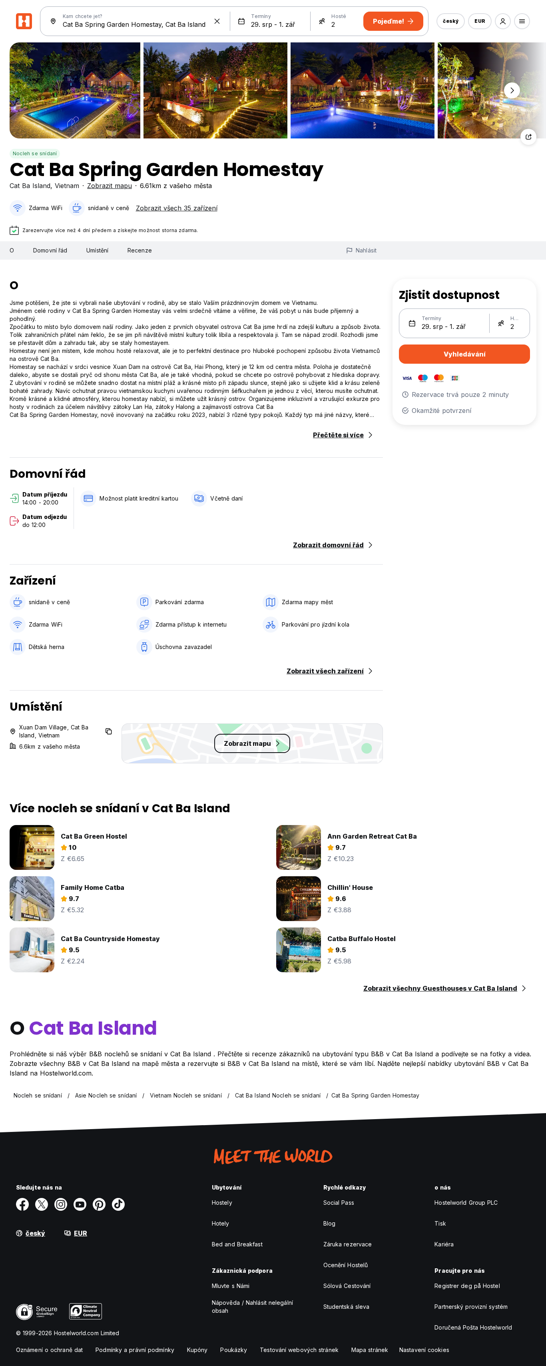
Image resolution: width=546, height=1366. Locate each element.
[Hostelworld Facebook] (22, 1204)
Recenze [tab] (140, 250)
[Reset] (217, 21)
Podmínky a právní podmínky (135, 1349)
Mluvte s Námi (230, 1285)
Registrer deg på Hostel (467, 1285)
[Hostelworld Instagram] (60, 1204)
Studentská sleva (346, 1306)
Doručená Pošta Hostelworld (473, 1327)
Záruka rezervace (347, 1244)
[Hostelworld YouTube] (80, 1204)
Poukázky (233, 1349)
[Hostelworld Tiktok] (118, 1204)
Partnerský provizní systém (471, 1306)
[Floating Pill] (512, 90)
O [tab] (12, 250)
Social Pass (338, 1202)
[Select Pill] (503, 21)
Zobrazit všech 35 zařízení (176, 208)
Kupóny (197, 1349)
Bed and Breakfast (237, 1244)
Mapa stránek (369, 1349)
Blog (329, 1223)
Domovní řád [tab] (50, 250)
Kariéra (444, 1244)
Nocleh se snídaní (35, 153)
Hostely (222, 1202)
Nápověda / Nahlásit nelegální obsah (252, 1306)
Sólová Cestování (347, 1285)
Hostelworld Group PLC (466, 1202)
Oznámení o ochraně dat (49, 1349)
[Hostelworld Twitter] (41, 1204)
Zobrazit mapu (109, 186)
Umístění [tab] (97, 250)
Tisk (440, 1223)
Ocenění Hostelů (345, 1265)
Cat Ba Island (30, 186)
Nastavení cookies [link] (424, 1349)
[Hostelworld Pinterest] (99, 1204)
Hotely (220, 1223)
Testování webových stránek (299, 1349)
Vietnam (67, 186)
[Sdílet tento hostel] (528, 137)
